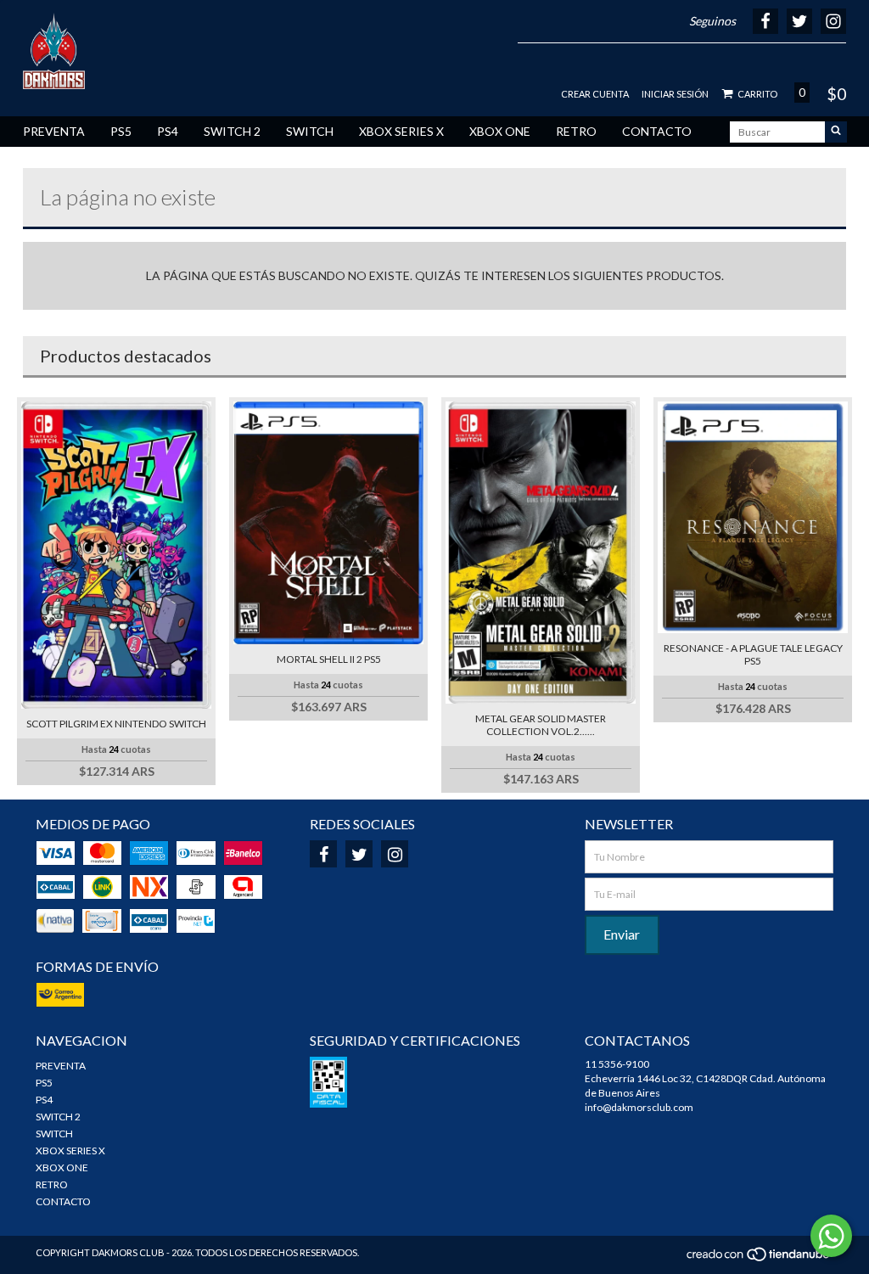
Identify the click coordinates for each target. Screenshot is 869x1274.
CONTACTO (657, 131)
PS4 (167, 131)
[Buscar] (836, 132)
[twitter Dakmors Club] (359, 853)
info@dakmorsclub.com (639, 1107)
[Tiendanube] (759, 1258)
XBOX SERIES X (401, 131)
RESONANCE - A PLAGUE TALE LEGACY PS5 (753, 654)
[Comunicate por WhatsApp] (831, 1236)
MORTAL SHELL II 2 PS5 (329, 659)
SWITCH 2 (232, 131)
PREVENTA (54, 131)
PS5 (121, 131)
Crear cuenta (595, 93)
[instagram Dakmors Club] (394, 853)
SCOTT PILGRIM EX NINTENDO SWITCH (116, 723)
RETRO (576, 131)
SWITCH (310, 131)
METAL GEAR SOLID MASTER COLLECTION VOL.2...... (540, 725)
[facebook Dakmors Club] (323, 853)
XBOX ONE (499, 131)
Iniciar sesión (675, 93)
